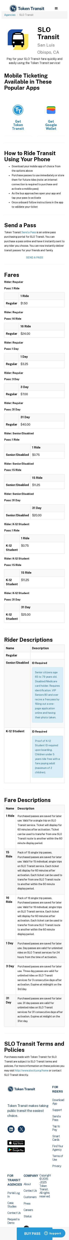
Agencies (9, 14)
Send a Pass (29, 232)
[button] (56, 8)
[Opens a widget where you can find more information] (52, 1233)
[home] (26, 8)
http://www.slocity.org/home (31, 1070)
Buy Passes (34, 1234)
